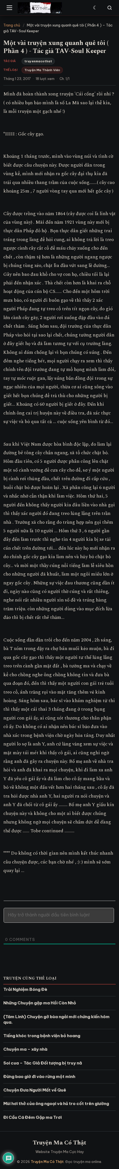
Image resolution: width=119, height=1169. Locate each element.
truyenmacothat (38, 61)
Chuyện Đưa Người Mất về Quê (34, 1090)
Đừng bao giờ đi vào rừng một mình (39, 1076)
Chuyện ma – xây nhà (25, 1049)
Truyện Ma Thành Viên (42, 70)
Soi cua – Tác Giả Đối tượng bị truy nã (42, 1063)
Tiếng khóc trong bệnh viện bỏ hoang (41, 1035)
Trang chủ (11, 25)
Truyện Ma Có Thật (59, 1142)
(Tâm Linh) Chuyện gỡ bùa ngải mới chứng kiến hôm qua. (56, 1019)
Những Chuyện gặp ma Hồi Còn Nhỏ (39, 1002)
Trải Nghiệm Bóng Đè (25, 989)
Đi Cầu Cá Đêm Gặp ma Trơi (32, 1117)
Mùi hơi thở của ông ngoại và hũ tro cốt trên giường (56, 1103)
